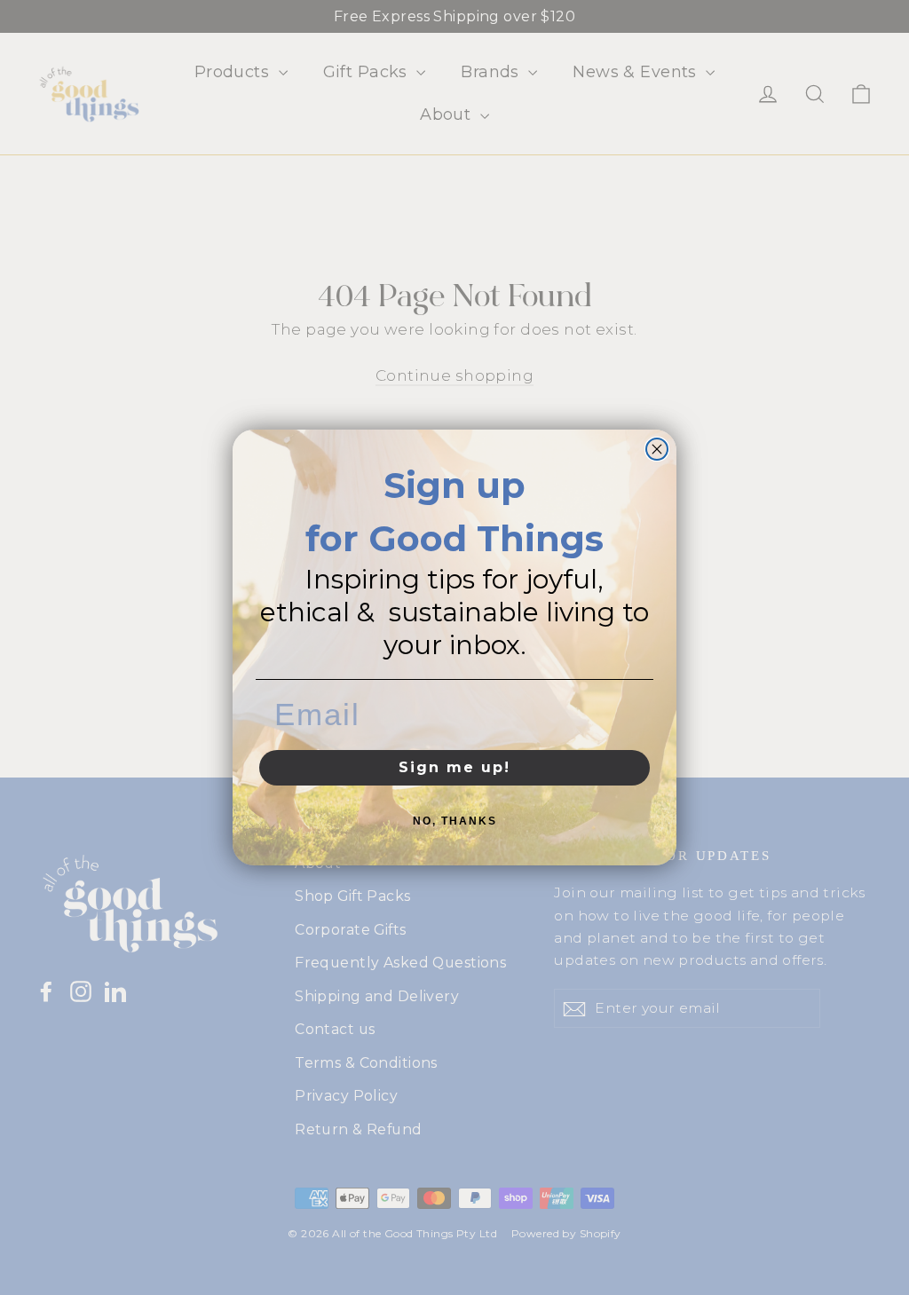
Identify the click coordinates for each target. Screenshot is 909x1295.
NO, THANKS (455, 821)
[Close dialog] (657, 449)
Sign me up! (454, 767)
